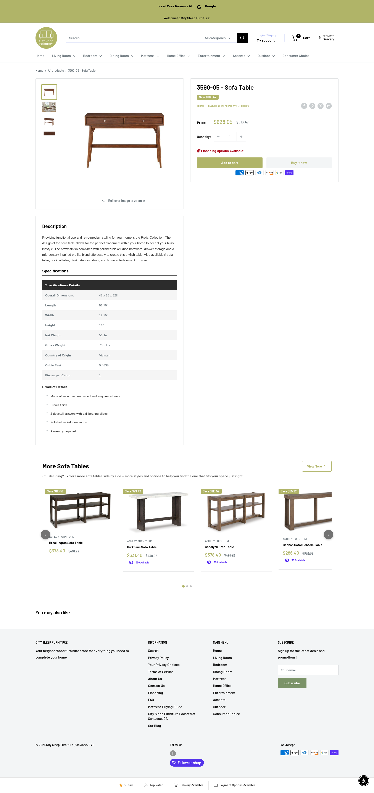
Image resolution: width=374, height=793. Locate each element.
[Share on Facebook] (304, 105)
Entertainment (209, 55)
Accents (239, 55)
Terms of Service (161, 672)
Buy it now (299, 162)
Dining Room (119, 55)
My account (266, 40)
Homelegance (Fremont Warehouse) (224, 106)
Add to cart (229, 162)
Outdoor (264, 55)
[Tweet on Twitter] (321, 105)
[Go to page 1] (183, 586)
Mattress (148, 55)
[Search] (242, 38)
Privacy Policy (158, 657)
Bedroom (90, 55)
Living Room (61, 55)
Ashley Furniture (61, 536)
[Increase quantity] (241, 136)
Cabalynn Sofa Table (219, 547)
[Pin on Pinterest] (312, 105)
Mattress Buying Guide (165, 707)
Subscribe (292, 683)
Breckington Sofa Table (66, 543)
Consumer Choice (296, 55)
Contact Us (156, 685)
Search (153, 650)
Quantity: (204, 136)
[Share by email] (329, 105)
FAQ (151, 700)
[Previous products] (45, 534)
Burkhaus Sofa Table (141, 547)
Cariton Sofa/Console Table (302, 545)
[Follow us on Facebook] (173, 753)
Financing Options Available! (222, 151)
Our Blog (154, 725)
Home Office (176, 55)
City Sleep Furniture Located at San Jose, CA (171, 716)
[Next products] (328, 534)
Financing (155, 693)
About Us (155, 678)
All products (56, 70)
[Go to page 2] (187, 586)
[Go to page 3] (191, 586)
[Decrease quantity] (218, 136)
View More (314, 466)
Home (39, 55)
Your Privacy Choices (164, 664)
